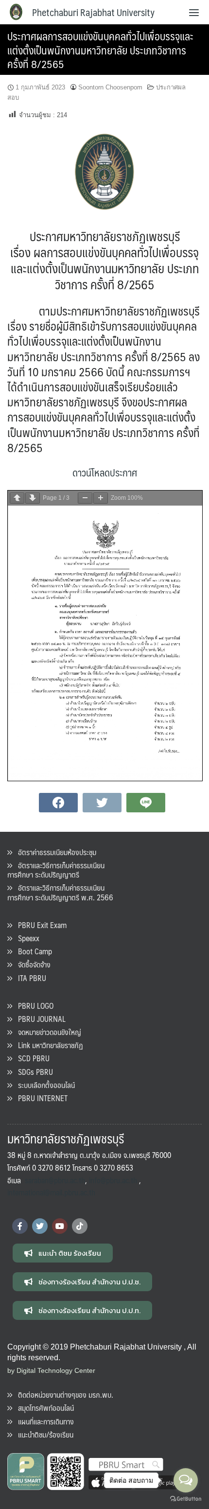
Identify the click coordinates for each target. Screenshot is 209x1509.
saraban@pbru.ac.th (55, 1180)
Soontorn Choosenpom (110, 87)
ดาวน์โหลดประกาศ (104, 472)
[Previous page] (17, 498)
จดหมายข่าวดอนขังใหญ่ (46, 1031)
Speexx (25, 938)
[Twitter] (40, 1226)
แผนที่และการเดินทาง (43, 1421)
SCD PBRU (31, 1058)
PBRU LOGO (32, 1005)
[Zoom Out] (85, 498)
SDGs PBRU (32, 1071)
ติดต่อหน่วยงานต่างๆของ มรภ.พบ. (62, 1394)
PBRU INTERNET (40, 1098)
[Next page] (32, 498)
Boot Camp (32, 951)
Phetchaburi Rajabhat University (93, 12)
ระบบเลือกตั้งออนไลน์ (43, 1084)
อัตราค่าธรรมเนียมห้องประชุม (54, 852)
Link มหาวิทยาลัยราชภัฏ (47, 1045)
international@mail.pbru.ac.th (51, 1192)
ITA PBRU (29, 977)
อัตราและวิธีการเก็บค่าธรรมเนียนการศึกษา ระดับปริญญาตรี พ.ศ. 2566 (60, 892)
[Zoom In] (100, 498)
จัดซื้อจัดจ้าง (31, 964)
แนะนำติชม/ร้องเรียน (42, 1434)
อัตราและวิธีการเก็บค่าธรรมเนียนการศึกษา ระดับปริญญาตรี (55, 870)
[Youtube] (60, 1226)
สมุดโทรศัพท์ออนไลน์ (43, 1407)
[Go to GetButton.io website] (185, 1499)
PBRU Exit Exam (39, 924)
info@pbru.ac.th (113, 1180)
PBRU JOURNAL (39, 1018)
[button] (63, 1253)
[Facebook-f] (20, 1226)
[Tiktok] (79, 1226)
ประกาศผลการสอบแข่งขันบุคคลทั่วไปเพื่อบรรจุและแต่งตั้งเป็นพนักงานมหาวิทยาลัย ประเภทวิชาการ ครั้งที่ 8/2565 (100, 49)
